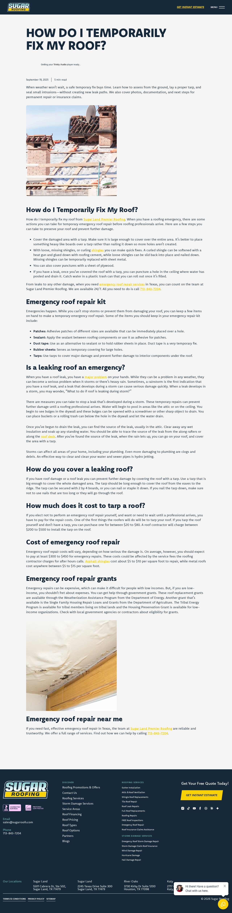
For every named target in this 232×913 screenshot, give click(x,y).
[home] (18, 7)
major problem (96, 377)
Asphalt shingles (97, 561)
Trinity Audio (59, 64)
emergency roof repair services (122, 284)
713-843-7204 (150, 289)
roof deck (48, 436)
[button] (218, 7)
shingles (98, 250)
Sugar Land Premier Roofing (104, 219)
